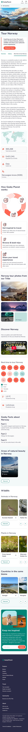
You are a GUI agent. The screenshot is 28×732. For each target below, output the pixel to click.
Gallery (10, 54)
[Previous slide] (21, 523)
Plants (3, 679)
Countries (4, 673)
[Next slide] (25, 523)
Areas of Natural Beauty (7, 675)
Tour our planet (5, 687)
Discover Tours (9, 48)
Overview (3, 54)
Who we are (5, 706)
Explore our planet (6, 689)
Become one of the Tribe (7, 698)
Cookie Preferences (17, 726)
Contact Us (4, 710)
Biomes (4, 669)
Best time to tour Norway (20, 54)
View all (5, 481)
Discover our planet (6, 691)
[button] (26, 2)
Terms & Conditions (6, 726)
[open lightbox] (14, 291)
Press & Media (5, 708)
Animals (4, 677)
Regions (4, 671)
